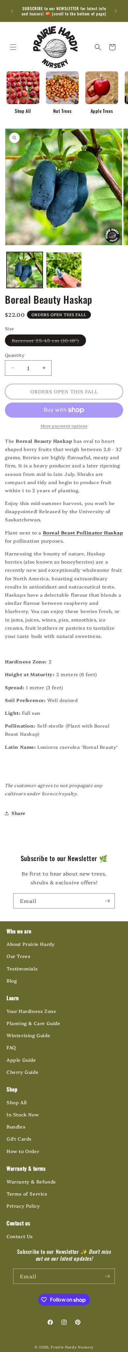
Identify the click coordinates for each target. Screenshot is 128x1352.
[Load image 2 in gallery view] (64, 270)
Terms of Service (27, 1193)
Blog (12, 980)
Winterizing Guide (28, 1035)
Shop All (17, 1102)
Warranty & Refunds (31, 1181)
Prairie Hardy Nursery (72, 1346)
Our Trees (18, 956)
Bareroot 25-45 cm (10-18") (49, 341)
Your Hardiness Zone (31, 1011)
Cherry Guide (22, 1072)
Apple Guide (21, 1059)
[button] (13, 47)
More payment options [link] (64, 425)
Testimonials (22, 968)
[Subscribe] (107, 901)
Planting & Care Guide (33, 1023)
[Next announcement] (116, 11)
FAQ (11, 1047)
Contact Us (20, 1236)
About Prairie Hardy (30, 944)
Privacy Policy (23, 1205)
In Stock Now (23, 1114)
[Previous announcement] (12, 11)
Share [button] (18, 813)
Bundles (16, 1126)
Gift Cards (19, 1138)
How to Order (23, 1151)
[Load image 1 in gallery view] (25, 270)
